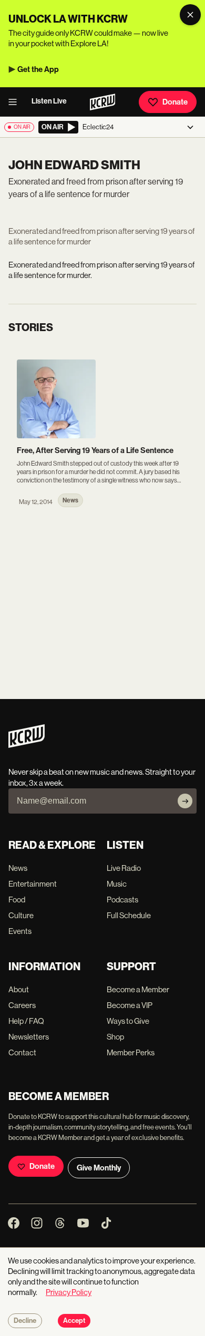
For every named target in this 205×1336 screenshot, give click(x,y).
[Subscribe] (185, 801)
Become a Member (138, 989)
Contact (22, 1052)
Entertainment (32, 883)
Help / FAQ (26, 1020)
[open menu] (15, 102)
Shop (115, 1036)
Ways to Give (128, 1020)
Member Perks (131, 1052)
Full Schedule (129, 915)
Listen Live (49, 101)
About (18, 989)
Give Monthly (99, 1168)
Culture (21, 915)
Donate (175, 102)
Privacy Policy (68, 1292)
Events (20, 931)
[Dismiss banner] (190, 14)
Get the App (38, 69)
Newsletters (28, 1036)
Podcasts (122, 899)
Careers (22, 1005)
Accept (74, 1321)
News (17, 868)
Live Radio (124, 868)
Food (16, 899)
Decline (25, 1321)
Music (117, 883)
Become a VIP (129, 1005)
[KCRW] (26, 745)
